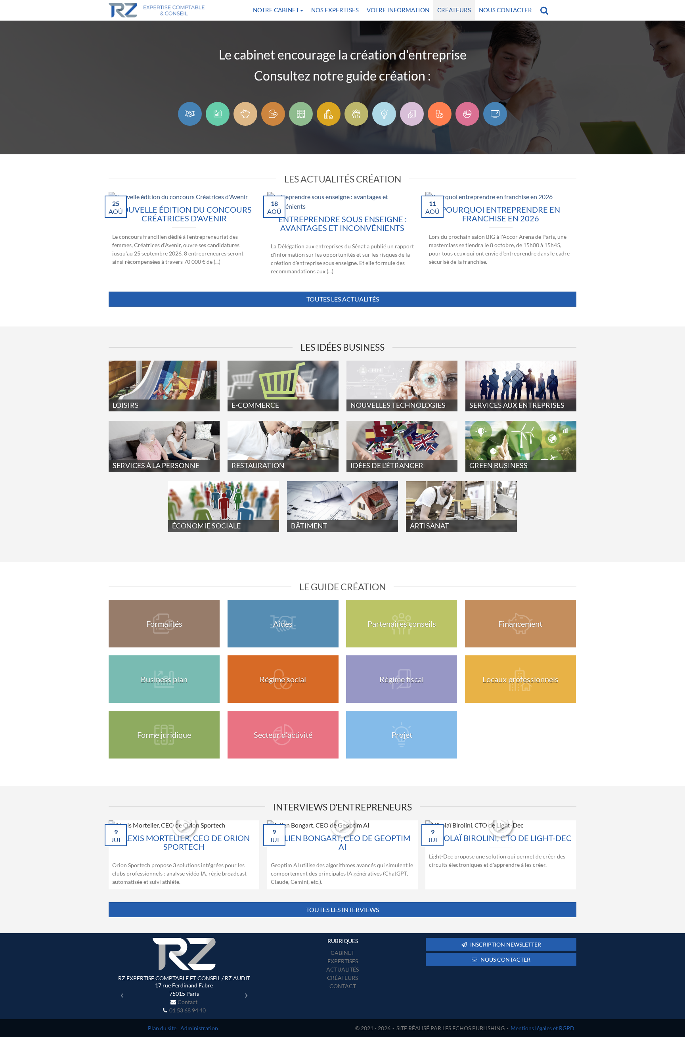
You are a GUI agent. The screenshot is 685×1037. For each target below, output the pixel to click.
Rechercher (546, 10)
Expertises (342, 961)
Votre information (398, 9)
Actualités (342, 969)
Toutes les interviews (342, 909)
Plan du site (162, 1028)
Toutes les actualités (342, 299)
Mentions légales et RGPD (542, 1028)
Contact (187, 1002)
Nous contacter (505, 9)
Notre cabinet (276, 9)
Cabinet (342, 952)
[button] (120, 992)
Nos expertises (335, 9)
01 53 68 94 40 (187, 1010)
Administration (199, 1028)
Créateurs (454, 9)
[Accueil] (184, 954)
